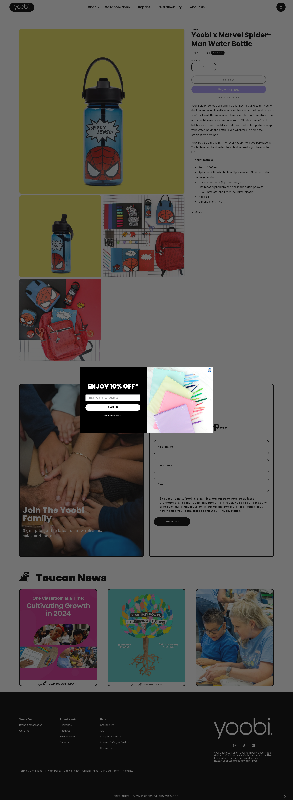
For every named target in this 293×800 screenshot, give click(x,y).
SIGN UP (113, 407)
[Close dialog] (209, 370)
